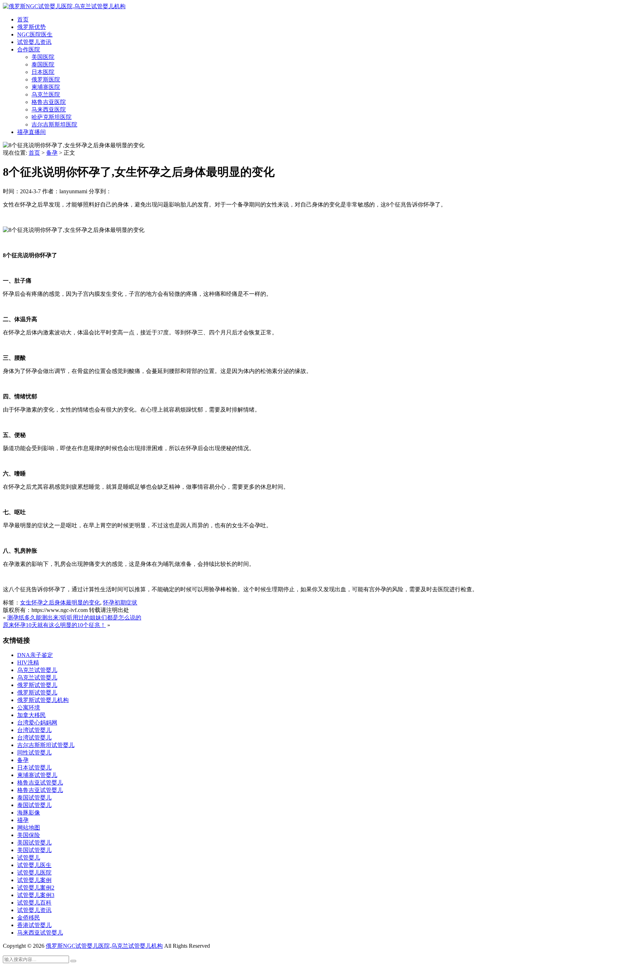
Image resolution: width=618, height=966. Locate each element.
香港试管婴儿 (34, 925)
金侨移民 (28, 918)
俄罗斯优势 (31, 27)
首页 (23, 19)
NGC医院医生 (35, 34)
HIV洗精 (28, 662)
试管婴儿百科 (34, 903)
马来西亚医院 (48, 109)
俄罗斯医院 (45, 79)
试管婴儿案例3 (35, 895)
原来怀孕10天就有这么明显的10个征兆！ (54, 625)
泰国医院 (42, 64)
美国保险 (28, 835)
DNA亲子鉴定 (35, 655)
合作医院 (28, 49)
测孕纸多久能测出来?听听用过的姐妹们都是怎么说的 (74, 617)
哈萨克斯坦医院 (51, 117)
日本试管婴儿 (34, 768)
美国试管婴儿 (34, 843)
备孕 (52, 153)
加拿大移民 (31, 715)
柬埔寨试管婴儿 (37, 775)
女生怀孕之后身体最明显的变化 (60, 602)
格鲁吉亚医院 (48, 102)
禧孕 (23, 820)
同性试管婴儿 (34, 753)
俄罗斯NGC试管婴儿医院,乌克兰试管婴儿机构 (104, 946)
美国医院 (42, 57)
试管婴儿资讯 (34, 42)
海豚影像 (28, 813)
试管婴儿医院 (34, 873)
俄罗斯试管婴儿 (37, 685)
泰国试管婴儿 (34, 798)
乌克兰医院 (45, 94)
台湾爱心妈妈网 (37, 722)
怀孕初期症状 (120, 602)
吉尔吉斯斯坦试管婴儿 (45, 745)
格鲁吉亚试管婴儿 (40, 783)
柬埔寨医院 (45, 87)
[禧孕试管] (64, 6)
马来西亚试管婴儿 (40, 933)
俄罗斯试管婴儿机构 (43, 700)
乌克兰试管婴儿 (37, 670)
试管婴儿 (28, 858)
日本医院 (42, 72)
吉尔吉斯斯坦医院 (54, 124)
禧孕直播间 (31, 132)
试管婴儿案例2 (35, 888)
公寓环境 (28, 707)
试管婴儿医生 (34, 865)
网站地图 (28, 828)
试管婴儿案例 (34, 880)
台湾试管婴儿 (34, 730)
